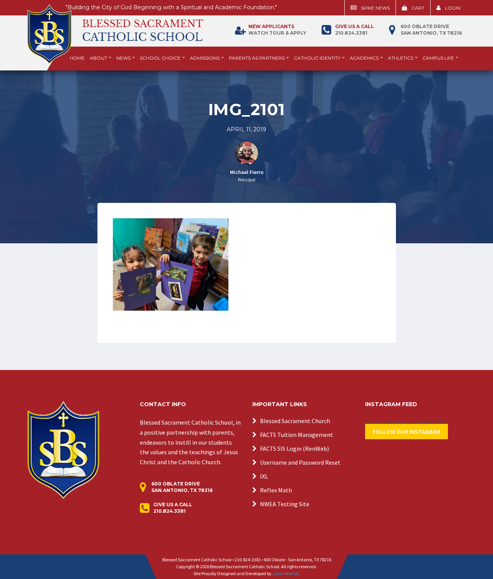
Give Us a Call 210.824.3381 (172, 508)
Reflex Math (276, 490)
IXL (264, 476)
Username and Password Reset (300, 462)
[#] (63, 449)
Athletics (400, 58)
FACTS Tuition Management (296, 435)
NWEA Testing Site (284, 504)
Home (77, 58)
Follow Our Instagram (406, 431)
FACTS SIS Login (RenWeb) (294, 448)
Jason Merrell (285, 573)
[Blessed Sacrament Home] (115, 30)
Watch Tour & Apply (277, 29)
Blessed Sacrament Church (295, 421)
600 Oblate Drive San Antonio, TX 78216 (431, 29)
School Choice (160, 58)
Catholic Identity (317, 58)
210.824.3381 (354, 29)
